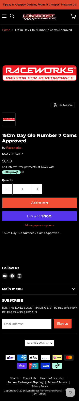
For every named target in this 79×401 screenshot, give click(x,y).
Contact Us (29, 378)
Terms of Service (57, 382)
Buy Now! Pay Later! (52, 378)
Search (14, 378)
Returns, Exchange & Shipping (25, 382)
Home (6, 30)
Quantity (7, 180)
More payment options (39, 225)
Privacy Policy (39, 386)
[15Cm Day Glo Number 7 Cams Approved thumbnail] (8, 119)
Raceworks (13, 148)
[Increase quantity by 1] (37, 189)
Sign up (62, 323)
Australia (37, 343)
